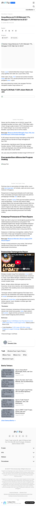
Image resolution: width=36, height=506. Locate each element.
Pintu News (4, 14)
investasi (5, 313)
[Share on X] (2, 31)
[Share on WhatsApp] (16, 31)
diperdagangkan (9, 188)
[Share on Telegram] (12, 31)
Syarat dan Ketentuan (13, 492)
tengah (5, 296)
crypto (6, 72)
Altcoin (9, 321)
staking (14, 199)
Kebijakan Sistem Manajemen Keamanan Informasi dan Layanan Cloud (18, 494)
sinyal (26, 274)
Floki (14, 76)
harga (3, 78)
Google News (12, 299)
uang (22, 311)
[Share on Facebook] (6, 31)
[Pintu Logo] (8, 3)
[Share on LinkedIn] (9, 31)
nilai (16, 196)
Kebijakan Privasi (23, 492)
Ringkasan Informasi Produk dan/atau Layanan (18, 495)
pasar (8, 80)
